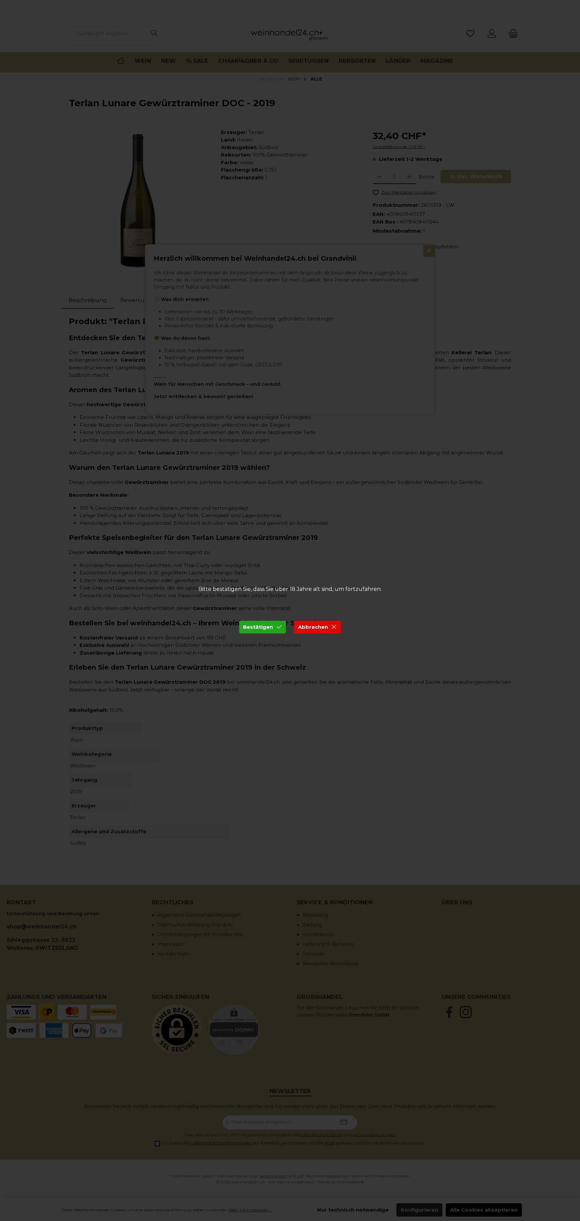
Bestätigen (258, 627)
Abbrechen (313, 627)
